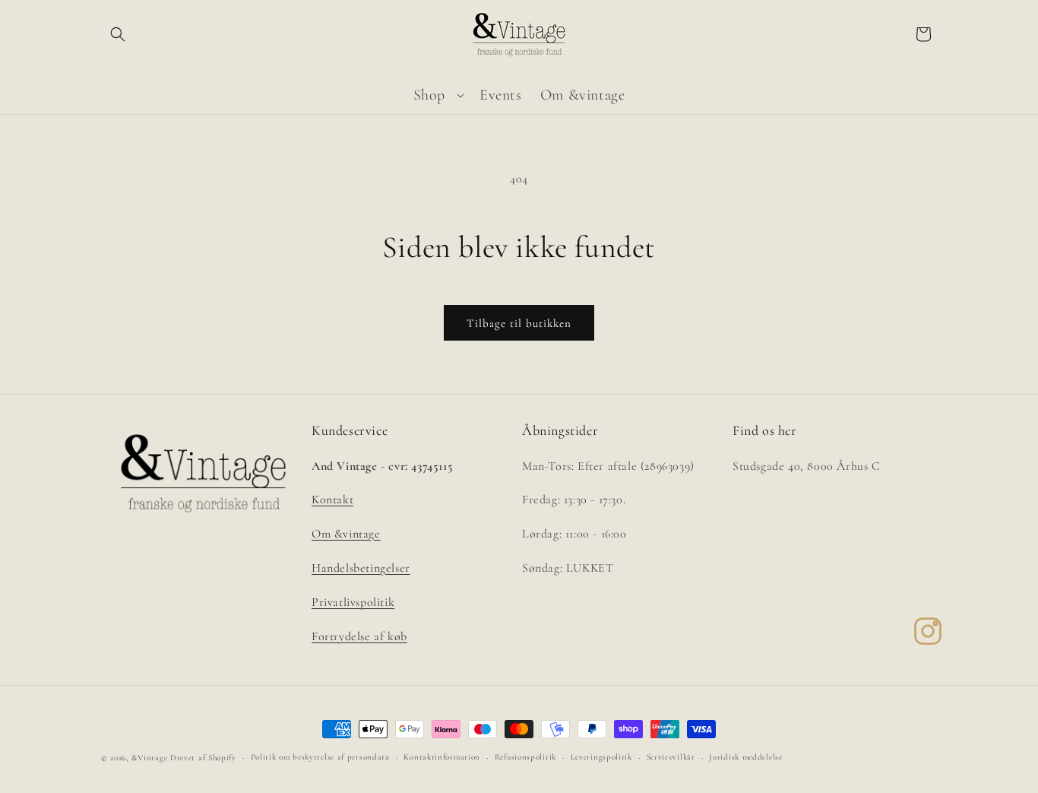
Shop (429, 95)
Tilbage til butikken (519, 323)
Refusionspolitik (525, 757)
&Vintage (149, 758)
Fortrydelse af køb (359, 636)
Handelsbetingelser (361, 568)
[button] (117, 34)
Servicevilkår (671, 757)
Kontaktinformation (441, 757)
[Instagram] (928, 631)
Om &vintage (346, 533)
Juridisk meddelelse (745, 757)
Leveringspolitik (601, 757)
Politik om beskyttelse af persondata (320, 757)
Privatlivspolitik (353, 602)
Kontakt (332, 499)
